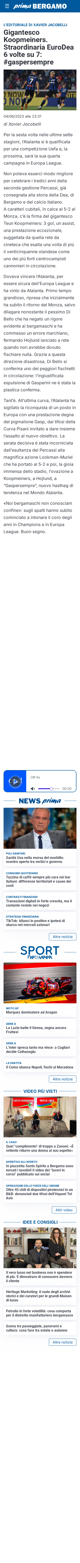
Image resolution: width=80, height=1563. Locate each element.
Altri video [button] (64, 1210)
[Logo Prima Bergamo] (40, 6)
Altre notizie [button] (63, 936)
